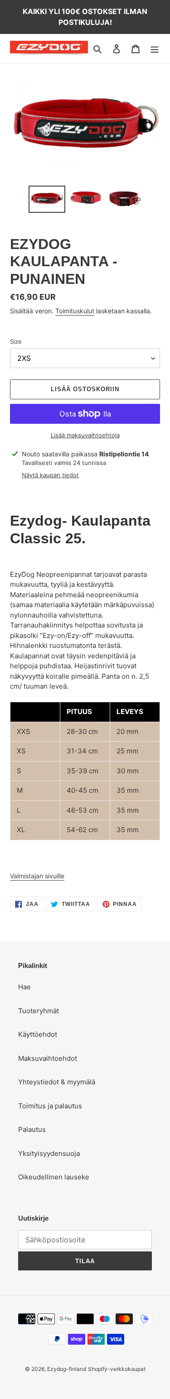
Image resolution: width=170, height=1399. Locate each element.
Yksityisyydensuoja (49, 1153)
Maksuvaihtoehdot (47, 1058)
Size (16, 341)
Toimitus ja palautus (50, 1106)
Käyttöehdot (37, 1034)
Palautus (32, 1129)
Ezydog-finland (66, 1368)
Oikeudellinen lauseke (53, 1177)
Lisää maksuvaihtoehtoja (85, 435)
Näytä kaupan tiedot (50, 475)
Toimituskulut (74, 311)
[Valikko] (154, 48)
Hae (24, 986)
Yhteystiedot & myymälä (56, 1082)
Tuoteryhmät (38, 1010)
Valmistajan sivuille (37, 876)
